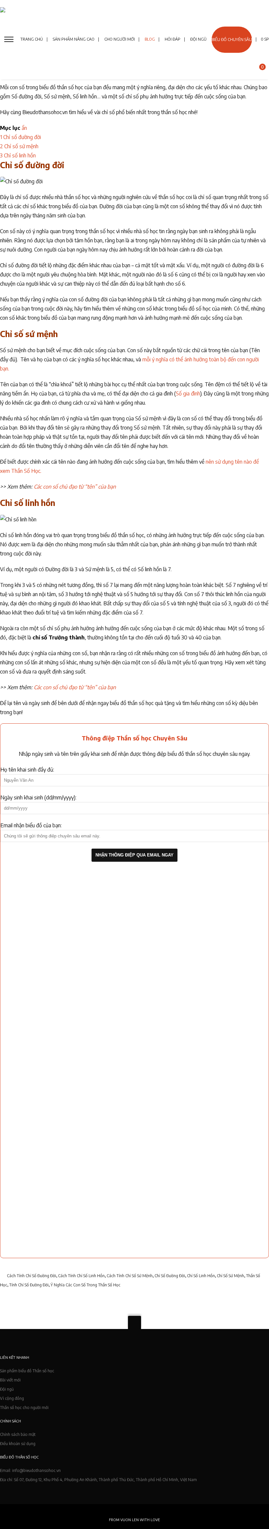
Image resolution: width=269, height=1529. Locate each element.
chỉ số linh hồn (201, 1275)
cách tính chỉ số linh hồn (81, 1275)
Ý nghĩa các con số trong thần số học (85, 1284)
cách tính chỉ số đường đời (31, 1275)
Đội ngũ (7, 1389)
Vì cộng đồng (12, 1398)
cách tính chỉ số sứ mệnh (130, 1275)
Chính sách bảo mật (17, 1434)
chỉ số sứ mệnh (230, 1275)
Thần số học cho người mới (24, 1407)
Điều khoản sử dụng (17, 1443)
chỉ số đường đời (170, 1275)
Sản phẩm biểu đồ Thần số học (27, 1370)
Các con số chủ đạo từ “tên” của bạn (75, 486)
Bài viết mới (10, 1380)
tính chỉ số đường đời (29, 1284)
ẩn (24, 128)
